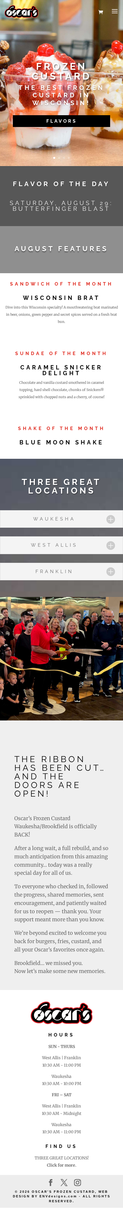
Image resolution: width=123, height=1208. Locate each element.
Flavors (61, 121)
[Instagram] (77, 1183)
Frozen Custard (61, 71)
